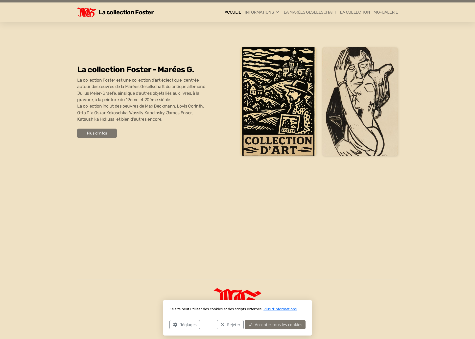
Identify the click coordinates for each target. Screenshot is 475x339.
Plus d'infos (97, 133)
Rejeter (233, 324)
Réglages (188, 324)
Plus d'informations (280, 308)
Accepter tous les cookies (278, 324)
